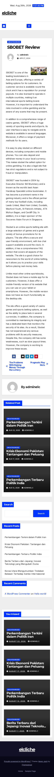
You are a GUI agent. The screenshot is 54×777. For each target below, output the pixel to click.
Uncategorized (14, 42)
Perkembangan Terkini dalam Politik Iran (24, 423)
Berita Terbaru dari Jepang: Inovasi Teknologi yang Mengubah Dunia (26, 726)
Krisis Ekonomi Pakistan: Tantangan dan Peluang (25, 452)
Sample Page (30, 771)
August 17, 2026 (17, 671)
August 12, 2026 (17, 701)
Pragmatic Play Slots (37, 363)
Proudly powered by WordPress (17, 761)
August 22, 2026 (17, 641)
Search (8, 504)
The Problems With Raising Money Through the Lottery (17, 366)
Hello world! (40, 593)
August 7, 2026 (17, 731)
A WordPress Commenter (17, 593)
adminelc (24, 55)
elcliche (9, 13)
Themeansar (27, 765)
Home (20, 771)
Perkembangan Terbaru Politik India (25, 481)
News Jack (42, 761)
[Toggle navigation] (29, 26)
